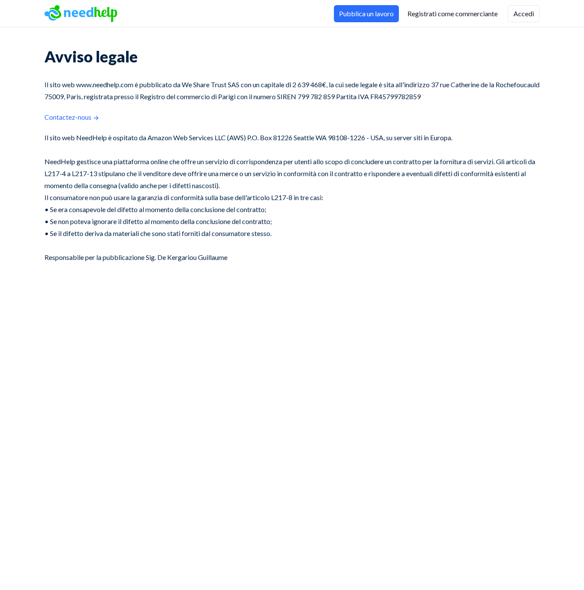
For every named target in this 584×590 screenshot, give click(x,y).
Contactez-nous (67, 117)
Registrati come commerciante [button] (452, 13)
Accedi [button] (523, 13)
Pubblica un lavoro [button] (366, 13)
